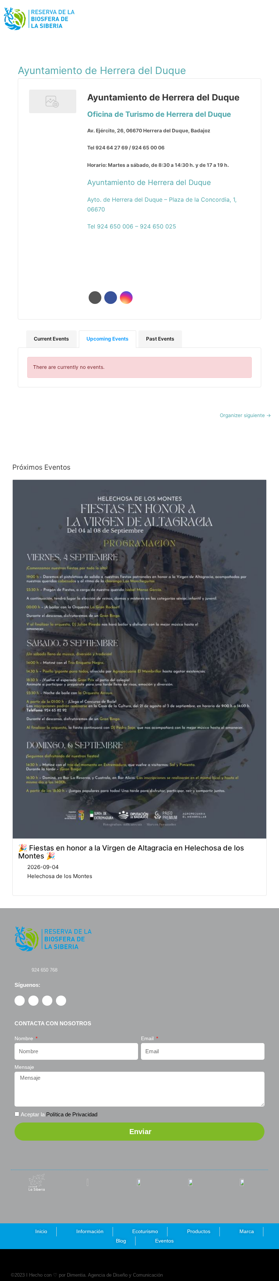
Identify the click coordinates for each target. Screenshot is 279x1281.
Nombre (25, 1038)
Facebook (110, 297)
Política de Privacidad (71, 1114)
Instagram (126, 297)
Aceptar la (59, 1114)
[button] (223, 19)
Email (148, 1038)
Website (95, 297)
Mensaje (24, 1067)
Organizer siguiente (245, 415)
